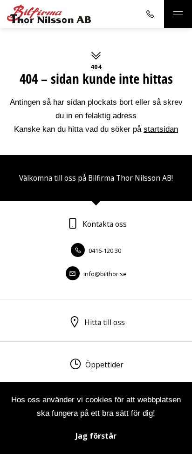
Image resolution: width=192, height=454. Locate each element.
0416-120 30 (104, 250)
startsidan (161, 129)
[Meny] (178, 14)
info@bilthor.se (104, 274)
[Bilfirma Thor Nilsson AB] (49, 14)
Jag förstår (96, 436)
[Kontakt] (150, 14)
